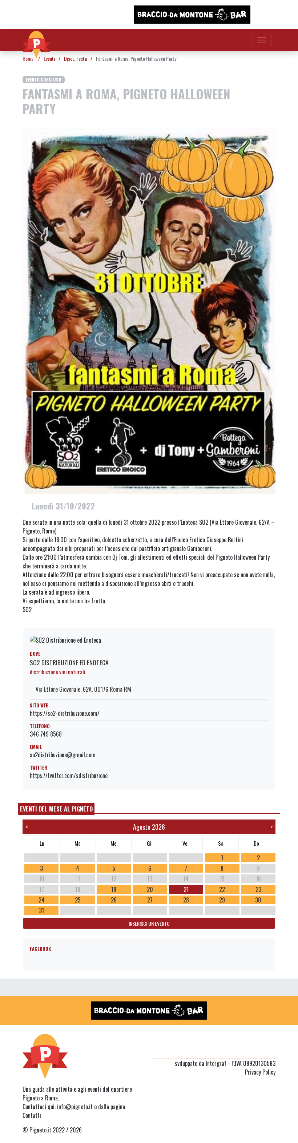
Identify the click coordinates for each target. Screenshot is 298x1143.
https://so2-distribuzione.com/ (65, 713)
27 (150, 900)
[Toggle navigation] (261, 40)
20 (150, 889)
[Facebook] (270, 1050)
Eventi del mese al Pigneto (56, 809)
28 (186, 900)
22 (222, 889)
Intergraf (216, 1063)
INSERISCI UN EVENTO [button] (149, 923)
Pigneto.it (40, 1130)
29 (222, 900)
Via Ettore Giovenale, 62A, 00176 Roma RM (82, 689)
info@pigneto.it (75, 1106)
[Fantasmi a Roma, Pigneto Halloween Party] (149, 310)
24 (42, 900)
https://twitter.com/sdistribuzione (69, 775)
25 (78, 900)
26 (114, 900)
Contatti (32, 1115)
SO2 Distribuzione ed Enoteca (69, 662)
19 (113, 889)
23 (258, 889)
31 (41, 910)
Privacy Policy (260, 1072)
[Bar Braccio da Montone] (192, 14)
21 (186, 889)
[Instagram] (257, 1050)
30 (258, 900)
